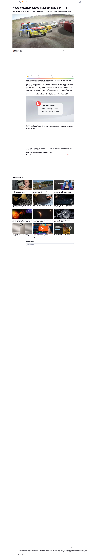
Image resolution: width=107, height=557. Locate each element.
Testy (47, 1)
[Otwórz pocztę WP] (76, 2)
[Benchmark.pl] (27, 2)
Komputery (41, 1)
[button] (79, 2)
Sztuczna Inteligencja (60, 1)
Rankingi (52, 1)
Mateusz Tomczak (18, 50)
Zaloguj (84, 1)
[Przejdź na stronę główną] (20, 2)
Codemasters (29, 80)
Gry (68, 1)
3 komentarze (65, 50)
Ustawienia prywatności (70, 547)
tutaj (39, 554)
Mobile (34, 1)
